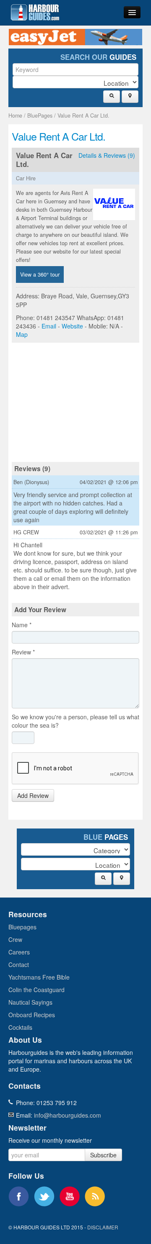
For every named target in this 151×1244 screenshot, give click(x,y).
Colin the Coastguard (36, 989)
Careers (19, 952)
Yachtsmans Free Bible (39, 977)
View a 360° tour (40, 274)
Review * (23, 652)
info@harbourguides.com (67, 1115)
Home (15, 115)
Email (49, 326)
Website (72, 326)
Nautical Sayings (30, 1002)
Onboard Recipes (31, 1015)
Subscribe (103, 1155)
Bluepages (22, 927)
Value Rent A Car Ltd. (83, 115)
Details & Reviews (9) (106, 155)
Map (22, 334)
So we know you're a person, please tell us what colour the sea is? (75, 721)
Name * (21, 625)
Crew (15, 939)
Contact (18, 964)
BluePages (39, 115)
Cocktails (20, 1027)
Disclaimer (102, 1227)
